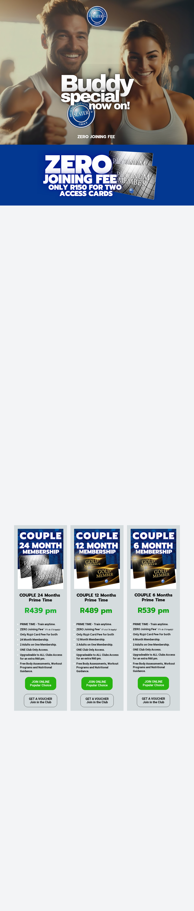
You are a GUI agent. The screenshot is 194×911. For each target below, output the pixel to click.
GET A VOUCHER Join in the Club (40, 700)
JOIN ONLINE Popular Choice (40, 683)
